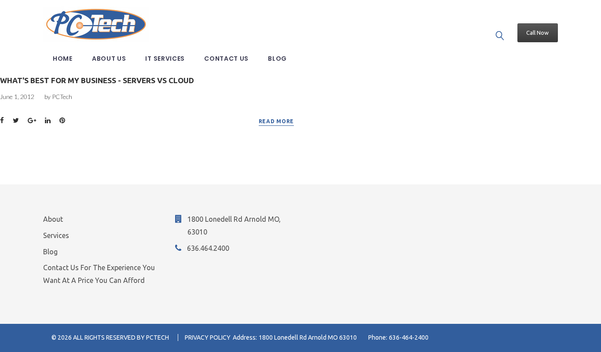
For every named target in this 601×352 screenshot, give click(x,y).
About (53, 219)
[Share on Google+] (32, 121)
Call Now (537, 32)
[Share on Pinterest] (62, 121)
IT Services (165, 58)
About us (109, 58)
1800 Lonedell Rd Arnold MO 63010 (308, 337)
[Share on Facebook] (2, 121)
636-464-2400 (409, 337)
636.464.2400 (208, 248)
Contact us (226, 58)
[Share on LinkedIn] (48, 121)
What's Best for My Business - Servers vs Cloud (97, 80)
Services (56, 235)
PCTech (62, 96)
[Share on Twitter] (16, 121)
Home (63, 58)
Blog (277, 58)
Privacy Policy (208, 337)
